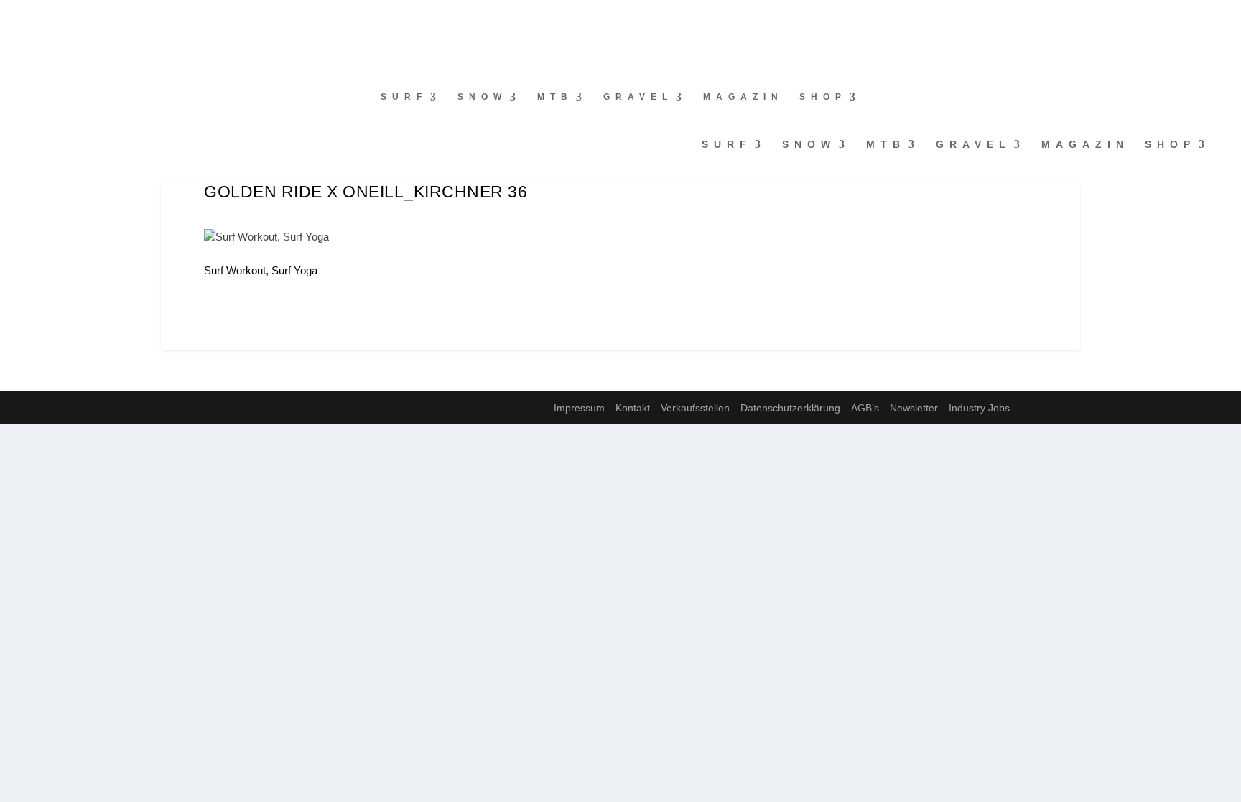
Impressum (579, 408)
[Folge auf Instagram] (40, 18)
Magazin (743, 97)
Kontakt (632, 408)
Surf (404, 97)
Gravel (638, 97)
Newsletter (914, 408)
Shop (823, 97)
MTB (555, 97)
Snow (482, 97)
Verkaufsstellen (695, 408)
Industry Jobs (979, 408)
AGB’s (865, 408)
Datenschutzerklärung (790, 408)
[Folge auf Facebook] (11, 18)
